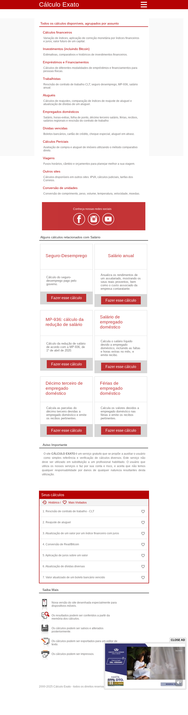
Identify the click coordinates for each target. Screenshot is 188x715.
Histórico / (54, 502)
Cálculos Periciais (55, 141)
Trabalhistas (52, 79)
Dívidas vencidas (55, 128)
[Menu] (144, 3)
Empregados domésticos (61, 112)
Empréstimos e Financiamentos (66, 62)
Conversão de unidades (60, 188)
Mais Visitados (77, 502)
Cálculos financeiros (57, 32)
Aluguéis (49, 95)
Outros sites (51, 171)
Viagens (49, 158)
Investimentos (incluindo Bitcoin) (66, 49)
